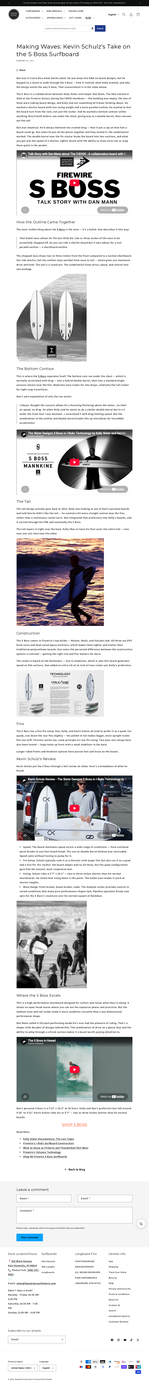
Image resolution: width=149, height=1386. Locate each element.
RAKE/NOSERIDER (84, 1266)
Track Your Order (118, 1272)
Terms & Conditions (119, 1294)
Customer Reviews (119, 1321)
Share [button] (22, 70)
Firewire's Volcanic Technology (42, 1152)
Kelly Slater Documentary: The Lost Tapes (48, 1139)
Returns (113, 1277)
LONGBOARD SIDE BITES (88, 1283)
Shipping (113, 1266)
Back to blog (77, 1169)
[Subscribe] (61, 1339)
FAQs (111, 1283)
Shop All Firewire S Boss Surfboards (45, 1156)
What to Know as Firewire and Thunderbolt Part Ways (55, 1147)
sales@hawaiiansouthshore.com (36, 1283)
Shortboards (48, 1261)
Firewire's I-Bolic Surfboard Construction (48, 1143)
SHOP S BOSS (74, 1124)
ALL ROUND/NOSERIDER (87, 1272)
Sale (111, 1261)
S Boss (61, 229)
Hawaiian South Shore (24, 1379)
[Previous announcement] (9, 3)
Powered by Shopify (43, 1379)
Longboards (48, 1272)
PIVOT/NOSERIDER (84, 1261)
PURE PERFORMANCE (86, 1277)
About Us (113, 1299)
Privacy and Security (120, 1288)
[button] (34, 11)
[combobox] (69, 28)
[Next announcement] (140, 3)
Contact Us (114, 1305)
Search (100, 28)
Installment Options (119, 1316)
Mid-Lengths (48, 1266)
